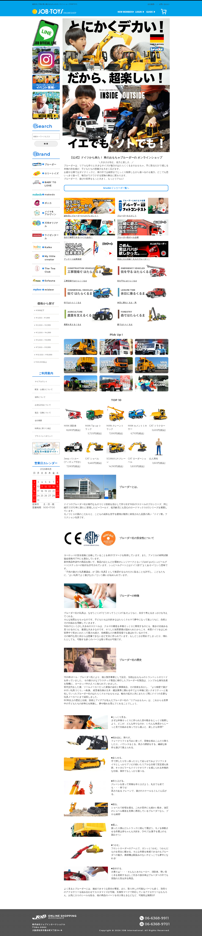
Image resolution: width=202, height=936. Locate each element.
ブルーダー (50, 164)
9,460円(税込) (95, 463)
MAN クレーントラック (114, 427)
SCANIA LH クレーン (116, 460)
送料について (40, 397)
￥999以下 (40, 310)
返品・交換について (43, 412)
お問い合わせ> (164, 4)
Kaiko (48, 247)
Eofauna (50, 280)
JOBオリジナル (51, 224)
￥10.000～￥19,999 (44, 355)
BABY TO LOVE (50, 184)
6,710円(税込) (137, 433)
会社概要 (38, 420)
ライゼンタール (52, 237)
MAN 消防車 (70, 425)
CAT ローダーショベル (137, 460)
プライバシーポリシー (44, 436)
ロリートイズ (52, 173)
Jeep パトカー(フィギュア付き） (73, 460)
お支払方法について (43, 405)
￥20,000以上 (41, 362)
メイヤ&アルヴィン (50, 213)
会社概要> (151, 4)
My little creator (50, 258)
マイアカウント (41, 381)
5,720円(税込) (95, 433)
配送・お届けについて (44, 389)
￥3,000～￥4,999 (43, 332)
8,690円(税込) (73, 430)
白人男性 (153, 458)
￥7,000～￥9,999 (43, 347)
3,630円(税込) (159, 430)
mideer (49, 289)
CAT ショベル (92, 458)
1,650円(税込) (158, 463)
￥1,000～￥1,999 (43, 318)
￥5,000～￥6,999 (43, 340)
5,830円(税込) (137, 466)
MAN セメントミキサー (137, 427)
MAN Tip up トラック (93, 427)
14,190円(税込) (116, 466)
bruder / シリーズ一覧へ (116, 188)
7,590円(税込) (116, 433)
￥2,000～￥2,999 (43, 325)
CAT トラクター (157, 425)
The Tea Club (50, 270)
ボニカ (48, 203)
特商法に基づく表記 (43, 428)
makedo (50, 194)
